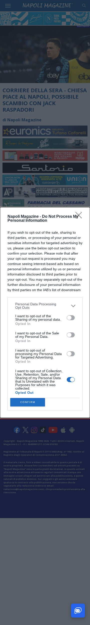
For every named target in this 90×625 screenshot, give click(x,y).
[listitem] (45, 305)
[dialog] (45, 312)
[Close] (80, 217)
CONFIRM (27, 402)
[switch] (71, 317)
